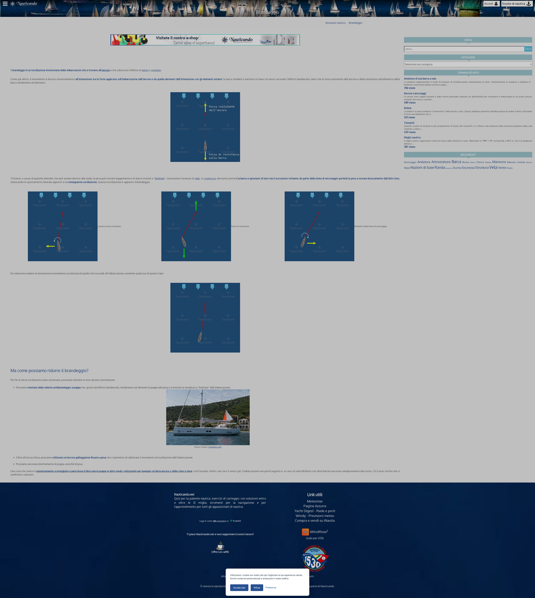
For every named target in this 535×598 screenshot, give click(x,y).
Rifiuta (257, 587)
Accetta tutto (239, 587)
